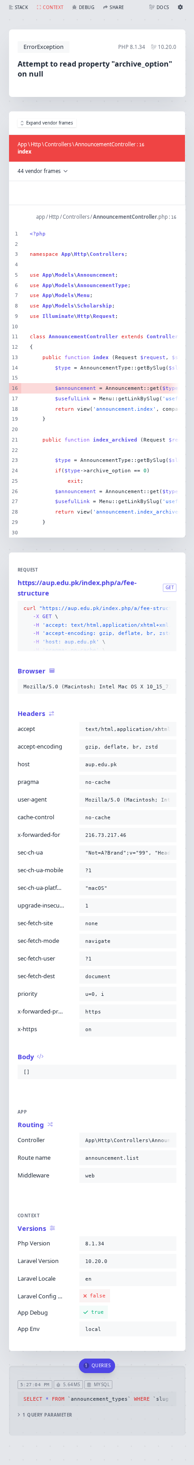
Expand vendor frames (49, 123)
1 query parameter (47, 1415)
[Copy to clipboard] (167, 608)
